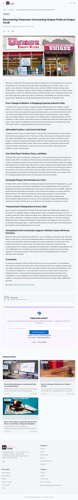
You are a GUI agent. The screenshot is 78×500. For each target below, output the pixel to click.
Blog (3, 488)
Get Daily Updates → (39, 332)
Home (4, 9)
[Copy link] (4, 31)
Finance (42, 458)
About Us (43, 472)
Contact (42, 475)
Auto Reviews (6, 472)
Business (11, 9)
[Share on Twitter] (8, 31)
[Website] (3, 461)
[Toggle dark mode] (74, 3)
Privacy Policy (44, 479)
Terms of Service (45, 482)
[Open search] (70, 3)
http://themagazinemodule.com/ (24, 285)
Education (43, 464)
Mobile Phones (6, 475)
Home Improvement (46, 461)
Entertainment (44, 455)
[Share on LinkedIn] (12, 31)
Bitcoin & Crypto (6, 482)
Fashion (42, 448)
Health (42, 452)
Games (4, 479)
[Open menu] (4, 3)
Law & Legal (5, 485)
